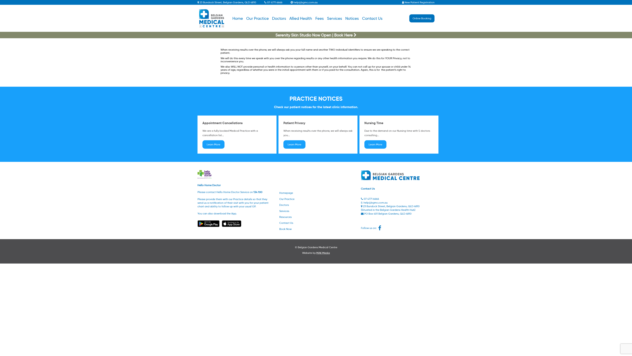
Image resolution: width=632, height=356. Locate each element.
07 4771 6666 (274, 2)
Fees (319, 18)
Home (237, 18)
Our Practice (257, 18)
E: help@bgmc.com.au (374, 202)
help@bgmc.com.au (305, 2)
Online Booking (422, 18)
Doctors (279, 18)
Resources (285, 217)
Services (334, 18)
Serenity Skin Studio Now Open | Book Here (315, 35)
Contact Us (372, 18)
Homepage (286, 192)
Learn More (213, 144)
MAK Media (323, 252)
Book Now (285, 229)
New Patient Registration (419, 2)
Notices (352, 18)
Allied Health (300, 18)
